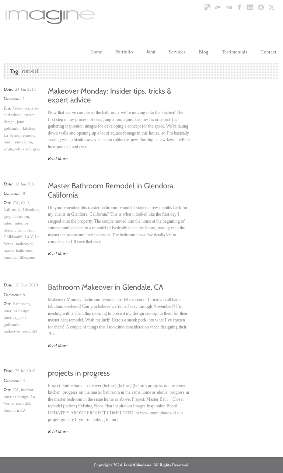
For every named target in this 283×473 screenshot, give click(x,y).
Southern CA (15, 410)
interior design (16, 396)
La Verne (11, 135)
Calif (25, 203)
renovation (23, 142)
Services (177, 52)
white (8, 149)
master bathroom (18, 250)
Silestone (27, 257)
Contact (268, 52)
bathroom (21, 304)
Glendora (21, 108)
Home (96, 52)
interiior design (16, 311)
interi (8, 223)
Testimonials (234, 52)
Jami (151, 52)
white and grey (28, 149)
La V (29, 236)
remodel (28, 135)
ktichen (29, 128)
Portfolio (124, 52)
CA (16, 203)
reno (7, 142)
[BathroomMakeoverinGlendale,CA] (106, 286)
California (12, 209)
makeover (24, 243)
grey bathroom (16, 216)
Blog (204, 52)
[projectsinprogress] (79, 372)
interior (10, 317)
